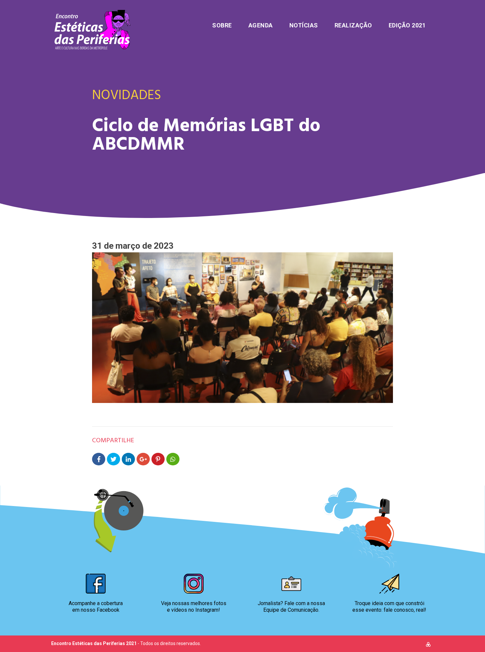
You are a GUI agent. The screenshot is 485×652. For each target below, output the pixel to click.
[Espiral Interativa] (428, 645)
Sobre (222, 25)
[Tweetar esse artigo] (113, 459)
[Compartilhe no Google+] (143, 459)
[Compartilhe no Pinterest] (158, 459)
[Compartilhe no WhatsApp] (172, 459)
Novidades (126, 94)
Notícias (303, 25)
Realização (353, 25)
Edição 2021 (407, 25)
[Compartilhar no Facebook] (98, 459)
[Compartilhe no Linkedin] (128, 459)
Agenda (260, 25)
